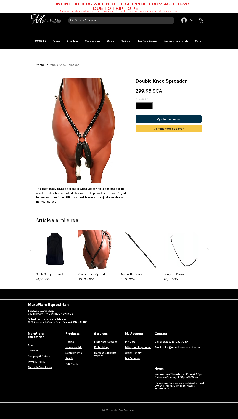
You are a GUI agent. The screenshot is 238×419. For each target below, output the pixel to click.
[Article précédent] (30, 249)
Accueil (41, 64)
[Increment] (149, 106)
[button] (56, 41)
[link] (201, 20)
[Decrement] (138, 106)
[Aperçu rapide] (55, 249)
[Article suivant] (208, 249)
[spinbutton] (144, 106)
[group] (119, 257)
